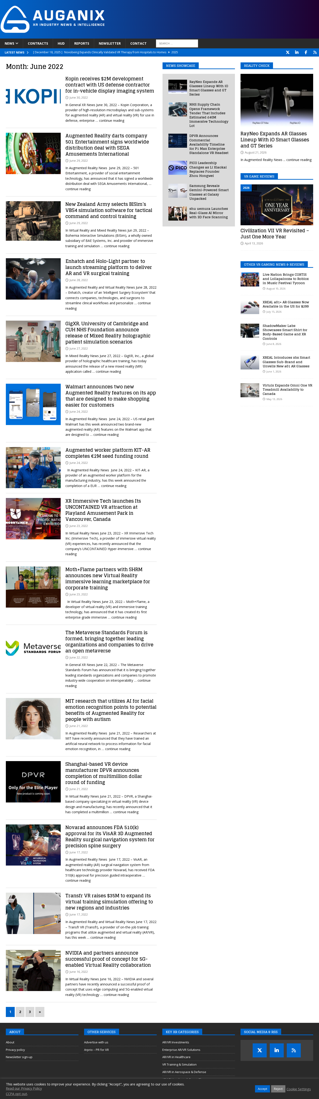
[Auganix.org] (105, 36)
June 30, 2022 (79, 97)
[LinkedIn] (297, 52)
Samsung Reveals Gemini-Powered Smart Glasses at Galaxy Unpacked (209, 192)
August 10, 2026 (275, 288)
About (10, 1042)
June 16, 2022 (79, 972)
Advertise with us (96, 1042)
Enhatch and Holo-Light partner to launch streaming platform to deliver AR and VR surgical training (108, 267)
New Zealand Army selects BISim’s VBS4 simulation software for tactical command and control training (108, 210)
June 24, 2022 (79, 411)
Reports (81, 43)
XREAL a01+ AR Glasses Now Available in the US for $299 (286, 304)
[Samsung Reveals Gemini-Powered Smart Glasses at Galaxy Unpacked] (177, 191)
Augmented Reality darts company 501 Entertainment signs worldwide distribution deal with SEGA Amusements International (107, 145)
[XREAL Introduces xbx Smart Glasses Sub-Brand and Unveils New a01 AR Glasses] (250, 362)
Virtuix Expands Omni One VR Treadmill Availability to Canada (287, 389)
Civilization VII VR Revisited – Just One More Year (275, 233)
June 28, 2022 (79, 280)
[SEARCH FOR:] (177, 43)
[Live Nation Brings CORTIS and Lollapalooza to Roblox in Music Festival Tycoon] (250, 279)
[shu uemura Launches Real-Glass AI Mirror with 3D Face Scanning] (177, 214)
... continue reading (297, 160)
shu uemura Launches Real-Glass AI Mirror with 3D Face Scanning (208, 213)
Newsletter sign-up (19, 1057)
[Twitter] (288, 52)
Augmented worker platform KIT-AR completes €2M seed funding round (107, 453)
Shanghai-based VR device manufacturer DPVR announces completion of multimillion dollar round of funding (103, 773)
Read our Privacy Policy (24, 1088)
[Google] (315, 52)
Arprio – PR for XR (96, 1050)
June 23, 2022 (79, 526)
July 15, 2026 (273, 311)
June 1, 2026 (273, 371)
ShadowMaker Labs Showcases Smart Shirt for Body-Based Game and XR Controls (285, 332)
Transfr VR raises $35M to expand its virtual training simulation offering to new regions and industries (109, 901)
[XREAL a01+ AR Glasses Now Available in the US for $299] (250, 307)
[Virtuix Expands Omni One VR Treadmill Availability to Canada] (250, 390)
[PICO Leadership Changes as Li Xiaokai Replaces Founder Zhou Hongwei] (177, 168)
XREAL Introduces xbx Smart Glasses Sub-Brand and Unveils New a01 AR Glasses (286, 361)
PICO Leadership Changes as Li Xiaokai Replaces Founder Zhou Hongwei (208, 169)
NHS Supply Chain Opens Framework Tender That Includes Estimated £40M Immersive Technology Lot (208, 115)
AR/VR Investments (175, 1042)
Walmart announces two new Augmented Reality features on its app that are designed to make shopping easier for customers (110, 396)
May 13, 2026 (274, 399)
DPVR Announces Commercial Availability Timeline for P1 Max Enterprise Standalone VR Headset (208, 144)
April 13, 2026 (254, 243)
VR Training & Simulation (179, 1064)
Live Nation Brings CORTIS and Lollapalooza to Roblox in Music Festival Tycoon (286, 279)
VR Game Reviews (259, 176)
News (9, 43)
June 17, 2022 (79, 852)
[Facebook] (306, 52)
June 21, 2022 (79, 726)
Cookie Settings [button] (299, 1089)
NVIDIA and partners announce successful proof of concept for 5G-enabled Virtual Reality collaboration (108, 959)
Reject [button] (278, 1089)
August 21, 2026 (255, 152)
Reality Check (256, 65)
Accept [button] (262, 1089)
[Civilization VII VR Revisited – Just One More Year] (277, 204)
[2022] (33, 96)
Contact (138, 43)
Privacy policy (15, 1050)
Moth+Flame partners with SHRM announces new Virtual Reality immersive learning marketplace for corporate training (107, 578)
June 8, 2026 (273, 344)
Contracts (38, 43)
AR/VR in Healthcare (176, 1057)
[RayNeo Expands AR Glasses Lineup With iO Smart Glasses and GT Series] (177, 87)
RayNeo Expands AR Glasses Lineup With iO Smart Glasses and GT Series (208, 88)
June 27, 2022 (79, 348)
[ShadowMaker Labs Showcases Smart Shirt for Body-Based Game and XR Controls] (250, 331)
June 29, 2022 (79, 160)
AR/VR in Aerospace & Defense (184, 1072)
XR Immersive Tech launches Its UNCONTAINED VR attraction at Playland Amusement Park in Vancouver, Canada (103, 510)
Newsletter (110, 43)
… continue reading (110, 120)
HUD (61, 43)
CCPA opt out (16, 1093)
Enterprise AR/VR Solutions (181, 1050)
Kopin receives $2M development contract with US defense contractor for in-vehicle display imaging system (109, 85)
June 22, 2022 (79, 657)
